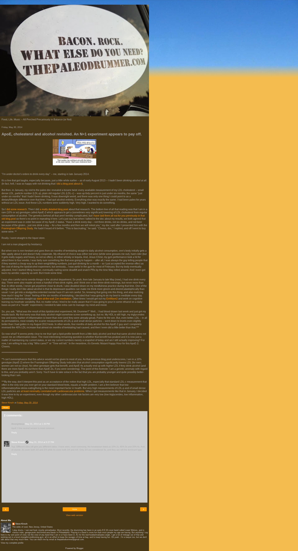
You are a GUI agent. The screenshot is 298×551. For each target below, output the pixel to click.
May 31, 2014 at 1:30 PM (37, 424)
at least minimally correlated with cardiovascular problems (52, 391)
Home (74, 509)
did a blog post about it (69, 183)
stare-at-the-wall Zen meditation (54, 298)
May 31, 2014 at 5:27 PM (41, 442)
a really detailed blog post (54, 209)
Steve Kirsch (18, 442)
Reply (14, 432)
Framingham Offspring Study (17, 228)
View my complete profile (12, 543)
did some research (17, 209)
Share (5, 407)
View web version (74, 515)
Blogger (80, 548)
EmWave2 (112, 298)
